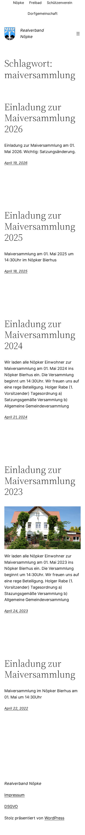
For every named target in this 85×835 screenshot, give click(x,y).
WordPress (54, 818)
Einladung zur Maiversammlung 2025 (39, 226)
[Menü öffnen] (78, 33)
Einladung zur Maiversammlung (39, 669)
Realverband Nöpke (22, 783)
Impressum (14, 795)
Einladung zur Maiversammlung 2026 (39, 118)
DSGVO (11, 806)
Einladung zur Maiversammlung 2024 (39, 334)
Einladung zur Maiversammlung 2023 (39, 480)
